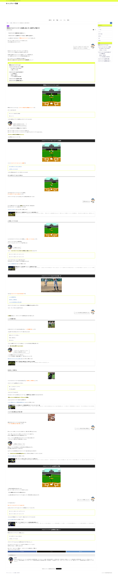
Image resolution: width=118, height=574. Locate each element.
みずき (95, 29)
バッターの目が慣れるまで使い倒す (16, 76)
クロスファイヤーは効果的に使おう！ (16, 80)
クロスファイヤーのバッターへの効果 (16, 66)
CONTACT (18, 572)
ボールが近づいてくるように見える (16, 68)
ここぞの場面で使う (14, 73)
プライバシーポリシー (9, 572)
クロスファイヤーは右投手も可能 (15, 78)
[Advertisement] (59, 12)
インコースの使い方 (11, 519)
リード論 (99, 29)
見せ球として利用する (13, 299)
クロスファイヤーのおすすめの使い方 (16, 72)
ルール (99, 31)
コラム (99, 27)
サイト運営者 (14, 572)
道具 (99, 38)
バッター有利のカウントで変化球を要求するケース (17, 402)
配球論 (99, 40)
